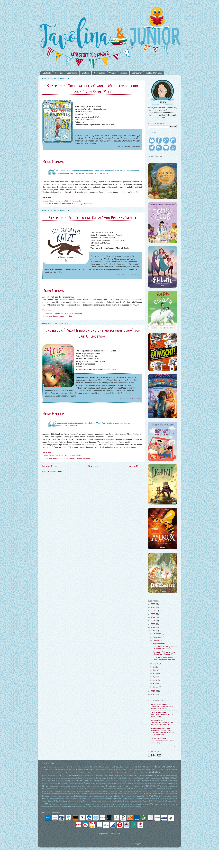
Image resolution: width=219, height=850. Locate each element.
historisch (167, 783)
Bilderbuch (63, 316)
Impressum (103, 834)
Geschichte (164, 781)
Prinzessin (173, 796)
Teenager (159, 801)
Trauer (80, 804)
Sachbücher (137, 73)
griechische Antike (101, 783)
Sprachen (115, 801)
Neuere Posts (49, 466)
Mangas (174, 791)
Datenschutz (115, 834)
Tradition (65, 804)
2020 (153, 624)
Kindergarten (60, 789)
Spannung (87, 801)
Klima (93, 789)
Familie (148, 778)
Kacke (138, 786)
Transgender (72, 804)
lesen (92, 791)
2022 (153, 617)
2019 (153, 627)
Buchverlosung (54, 775)
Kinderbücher (99, 73)
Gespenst (45, 783)
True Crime (86, 804)
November (157, 637)
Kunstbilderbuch (164, 789)
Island (84, 786)
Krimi (145, 789)
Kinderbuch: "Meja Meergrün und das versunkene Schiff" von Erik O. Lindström (92, 333)
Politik (168, 796)
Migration (120, 793)
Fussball (102, 781)
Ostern (122, 796)
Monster (160, 794)
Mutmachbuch (47, 796)
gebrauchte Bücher (112, 781)
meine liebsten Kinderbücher (87, 793)
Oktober (156, 640)
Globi (81, 783)
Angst (59, 773)
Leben (73, 791)
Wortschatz (78, 806)
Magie (162, 791)
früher (90, 781)
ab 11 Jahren (107, 767)
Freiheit (73, 781)
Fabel (135, 778)
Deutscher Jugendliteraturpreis (141, 775)
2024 (153, 611)
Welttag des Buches (170, 804)
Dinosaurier (158, 775)
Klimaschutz (99, 789)
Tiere (71, 316)
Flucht (53, 781)
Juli (154, 667)
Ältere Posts (135, 466)
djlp (169, 775)
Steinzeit (121, 801)
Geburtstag (122, 781)
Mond (155, 793)
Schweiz (45, 801)
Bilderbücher (72, 73)
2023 (153, 614)
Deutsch (125, 775)
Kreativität (129, 789)
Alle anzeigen (173, 746)
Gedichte (129, 781)
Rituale (97, 798)
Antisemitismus (70, 773)
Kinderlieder (75, 789)
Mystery (59, 796)
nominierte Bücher (112, 796)
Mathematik (63, 793)
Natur (91, 796)
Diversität (165, 775)
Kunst (156, 789)
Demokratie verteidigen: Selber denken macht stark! (162, 707)
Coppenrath (135, 398)
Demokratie (103, 775)
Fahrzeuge (140, 778)
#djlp (44, 767)
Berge (127, 773)
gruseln (118, 783)
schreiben (146, 798)
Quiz (50, 798)
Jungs (80, 204)
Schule (152, 799)
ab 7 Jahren (54, 769)
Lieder (140, 791)
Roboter (102, 798)
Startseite (47, 73)
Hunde (51, 786)
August (156, 663)
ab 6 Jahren (53, 459)
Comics (112, 73)
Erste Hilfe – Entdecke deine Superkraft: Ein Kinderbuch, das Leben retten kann (162, 733)
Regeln (54, 798)
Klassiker (88, 789)
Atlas (77, 773)
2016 (153, 694)
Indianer (55, 786)
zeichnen (105, 807)
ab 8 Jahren (66, 769)
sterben (127, 801)
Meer (75, 793)
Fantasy (173, 778)
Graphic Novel (89, 783)
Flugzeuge (59, 781)
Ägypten (148, 770)
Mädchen (156, 791)
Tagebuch (146, 801)
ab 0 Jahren (78, 767)
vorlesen (86, 459)
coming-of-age (88, 775)
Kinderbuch (88, 204)
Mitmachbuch (140, 794)
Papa (133, 796)
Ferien (44, 781)
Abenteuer (63, 459)
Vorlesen (123, 73)
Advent (112, 769)
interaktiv (74, 786)
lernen (78, 791)
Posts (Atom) (57, 471)
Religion (67, 798)
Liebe (125, 791)
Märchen (55, 794)
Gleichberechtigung (74, 783)
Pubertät (45, 799)
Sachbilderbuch (111, 799)
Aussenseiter (105, 773)
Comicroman (65, 204)
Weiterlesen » (47, 197)
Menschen (106, 794)
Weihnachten (156, 804)
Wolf (73, 806)
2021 (153, 621)
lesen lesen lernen (101, 791)
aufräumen (90, 773)
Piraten (163, 796)
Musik (172, 794)
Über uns (59, 73)
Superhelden (139, 801)
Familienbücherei (158, 712)
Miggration (114, 793)
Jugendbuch (111, 786)
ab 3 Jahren (140, 767)
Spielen (104, 801)
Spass (94, 801)
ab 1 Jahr (86, 767)
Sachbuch (122, 798)
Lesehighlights (85, 791)
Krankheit (121, 789)
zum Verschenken (123, 806)
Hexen (160, 783)
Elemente (81, 778)
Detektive (119, 775)
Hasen (156, 783)
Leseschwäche (112, 791)
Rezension (80, 798)
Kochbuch (107, 789)
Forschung (66, 781)
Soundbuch (79, 801)
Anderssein (53, 773)
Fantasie (72, 459)
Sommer (72, 801)
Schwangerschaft (171, 799)
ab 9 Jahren (78, 770)
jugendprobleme (124, 786)
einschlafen (73, 778)
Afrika (143, 769)
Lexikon (120, 791)
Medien (70, 794)
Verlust (135, 804)
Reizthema (60, 798)
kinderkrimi (67, 789)
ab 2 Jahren (129, 767)
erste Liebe (109, 778)
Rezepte (87, 799)
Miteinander (129, 794)
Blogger (138, 844)
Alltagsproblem (171, 770)
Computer (96, 775)
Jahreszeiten (101, 786)
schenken (131, 799)
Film (48, 781)
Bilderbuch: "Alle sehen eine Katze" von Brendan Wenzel (92, 217)
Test (164, 801)
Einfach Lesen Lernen (49, 778)
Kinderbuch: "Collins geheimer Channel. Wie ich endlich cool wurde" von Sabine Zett (92, 88)
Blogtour (174, 773)
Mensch (99, 793)
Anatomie (45, 773)
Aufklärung (83, 773)
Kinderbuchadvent (48, 789)
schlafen (139, 799)
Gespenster (53, 783)
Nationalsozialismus (81, 796)
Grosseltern (112, 783)
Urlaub (114, 804)
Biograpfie (166, 773)
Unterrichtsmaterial (106, 804)
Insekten (61, 786)
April (155, 677)
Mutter (55, 796)
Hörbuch (174, 783)
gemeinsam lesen (152, 781)
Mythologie (66, 796)
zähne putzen (97, 806)
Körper (114, 789)
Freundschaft (82, 780)
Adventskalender (121, 770)
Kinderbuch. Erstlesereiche (168, 786)
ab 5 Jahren (166, 767)
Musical (166, 793)
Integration (67, 786)
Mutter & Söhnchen (159, 704)
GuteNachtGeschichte (129, 783)
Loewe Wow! (147, 791)
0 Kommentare (76, 201)
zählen (90, 807)
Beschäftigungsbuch (136, 773)
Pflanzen (157, 796)
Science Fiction (53, 801)
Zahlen (85, 807)
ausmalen (97, 773)
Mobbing (149, 794)
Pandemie (128, 796)
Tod (61, 804)
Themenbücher (171, 801)
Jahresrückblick (91, 786)
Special (99, 801)
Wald (148, 804)
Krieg (140, 789)
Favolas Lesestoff (158, 739)
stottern (132, 801)
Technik (153, 801)
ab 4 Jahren (53, 316)
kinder (143, 786)
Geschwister (172, 781)
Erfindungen (100, 778)
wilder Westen (50, 806)
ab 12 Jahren (118, 767)
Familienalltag (156, 778)
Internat (79, 786)
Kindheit (82, 789)
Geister (143, 781)
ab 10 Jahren (54, 204)
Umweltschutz (95, 804)
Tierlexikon (52, 804)
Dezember (157, 634)
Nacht (72, 796)
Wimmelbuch (60, 807)
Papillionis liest (157, 720)
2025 (153, 607)
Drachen (174, 775)
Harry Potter (149, 783)
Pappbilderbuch (142, 796)
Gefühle (136, 780)
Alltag (163, 770)
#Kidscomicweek (61, 767)
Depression (112, 775)
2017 (153, 691)
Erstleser (85, 73)
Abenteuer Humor (99, 769)
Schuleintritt (160, 799)
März (155, 680)
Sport (109, 801)
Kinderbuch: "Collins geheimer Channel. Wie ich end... (164, 648)
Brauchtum (45, 775)
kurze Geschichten (55, 791)
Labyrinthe (66, 791)
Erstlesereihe (127, 778)
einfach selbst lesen (62, 778)
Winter (68, 807)
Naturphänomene (99, 796)
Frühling (96, 781)
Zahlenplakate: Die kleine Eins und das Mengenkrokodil (162, 724)
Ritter (92, 798)
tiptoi (57, 804)
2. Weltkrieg (70, 767)
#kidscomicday (51, 767)
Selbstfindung (64, 801)
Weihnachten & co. (154, 73)
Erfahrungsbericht (90, 778)
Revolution (73, 798)
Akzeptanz (156, 770)
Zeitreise (111, 806)
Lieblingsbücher (133, 791)
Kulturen (150, 789)
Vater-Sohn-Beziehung (125, 804)
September (157, 644)
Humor (74, 204)
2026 (153, 604)
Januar (156, 687)
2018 (153, 631)
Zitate (115, 806)
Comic (63, 775)
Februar (156, 683)
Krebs (136, 789)
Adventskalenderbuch (134, 769)
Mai (154, 673)
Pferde (151, 796)
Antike (63, 773)
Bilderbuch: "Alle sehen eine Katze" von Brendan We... (163, 653)
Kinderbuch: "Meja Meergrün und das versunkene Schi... (164, 658)
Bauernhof (121, 773)
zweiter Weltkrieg (135, 807)
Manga (168, 791)
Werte (44, 806)
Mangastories (46, 793)
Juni (155, 670)
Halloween (141, 783)
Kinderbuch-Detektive (160, 729)
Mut (175, 793)
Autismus (114, 773)
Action (107, 770)
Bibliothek (146, 773)
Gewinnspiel (62, 783)
